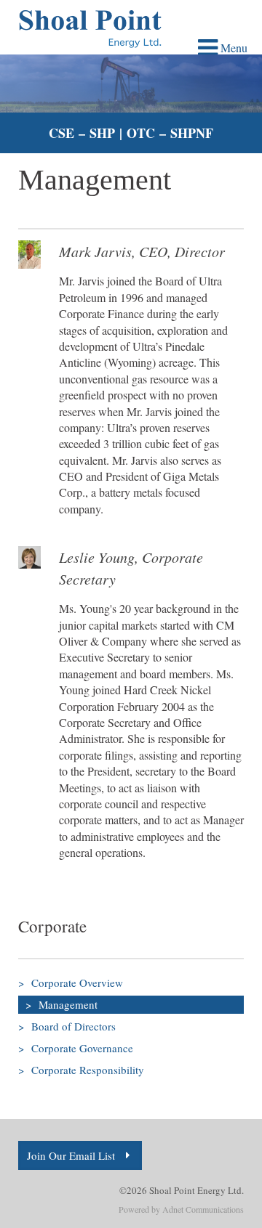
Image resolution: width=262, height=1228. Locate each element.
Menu (232, 47)
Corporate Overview (70, 982)
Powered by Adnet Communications (181, 1209)
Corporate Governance (75, 1048)
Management (61, 1004)
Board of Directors (67, 1026)
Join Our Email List (71, 1155)
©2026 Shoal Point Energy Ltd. (181, 1190)
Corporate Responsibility (81, 1069)
